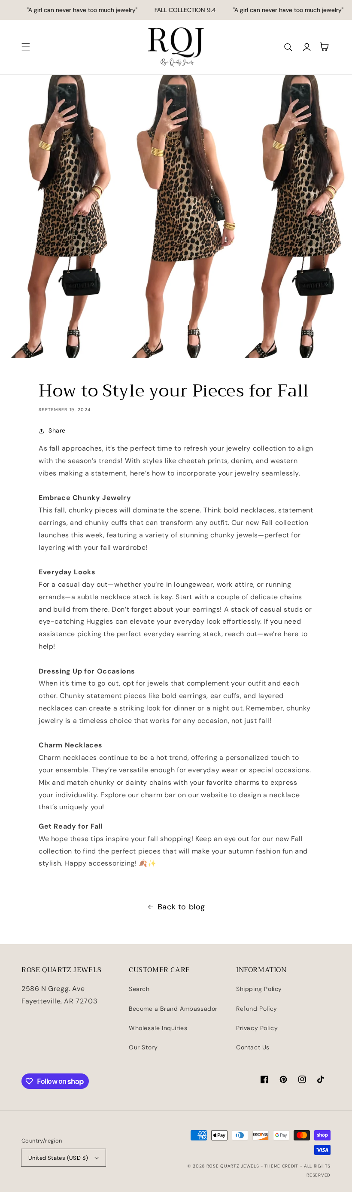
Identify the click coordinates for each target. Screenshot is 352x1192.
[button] (25, 46)
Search (139, 989)
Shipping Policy (259, 989)
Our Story (143, 1047)
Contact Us (253, 1047)
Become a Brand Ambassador (173, 1008)
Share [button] (57, 430)
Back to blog (181, 907)
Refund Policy (256, 1008)
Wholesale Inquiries (158, 1028)
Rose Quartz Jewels (232, 1166)
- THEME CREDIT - (282, 1166)
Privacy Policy (257, 1028)
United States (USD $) (58, 1158)
